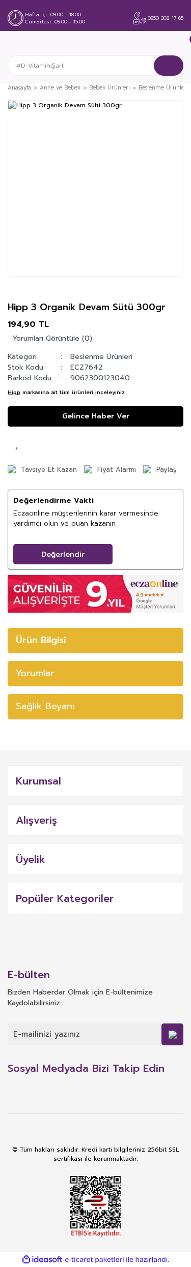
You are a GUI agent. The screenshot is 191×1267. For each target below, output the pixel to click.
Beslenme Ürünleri (101, 356)
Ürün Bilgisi (41, 640)
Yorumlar (35, 673)
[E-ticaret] (94, 1259)
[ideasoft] (42, 1259)
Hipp (14, 392)
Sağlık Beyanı (45, 706)
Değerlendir (63, 554)
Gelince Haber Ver (95, 416)
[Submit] (172, 1034)
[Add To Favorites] (18, 442)
